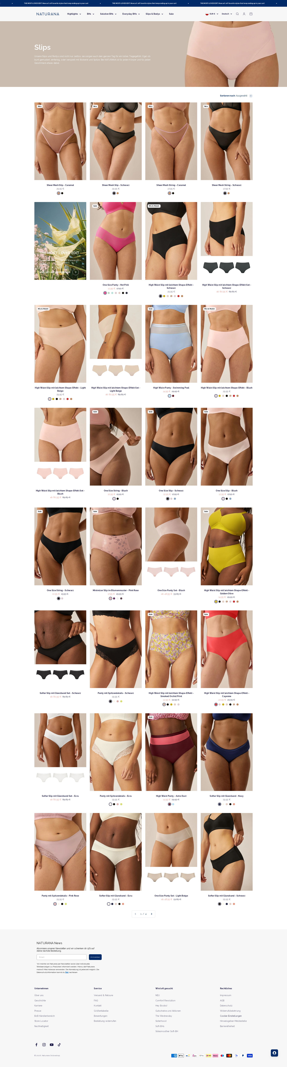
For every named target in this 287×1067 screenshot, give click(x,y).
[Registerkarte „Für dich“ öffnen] (274, 1053)
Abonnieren (172, 543)
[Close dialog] (198, 502)
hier (179, 562)
